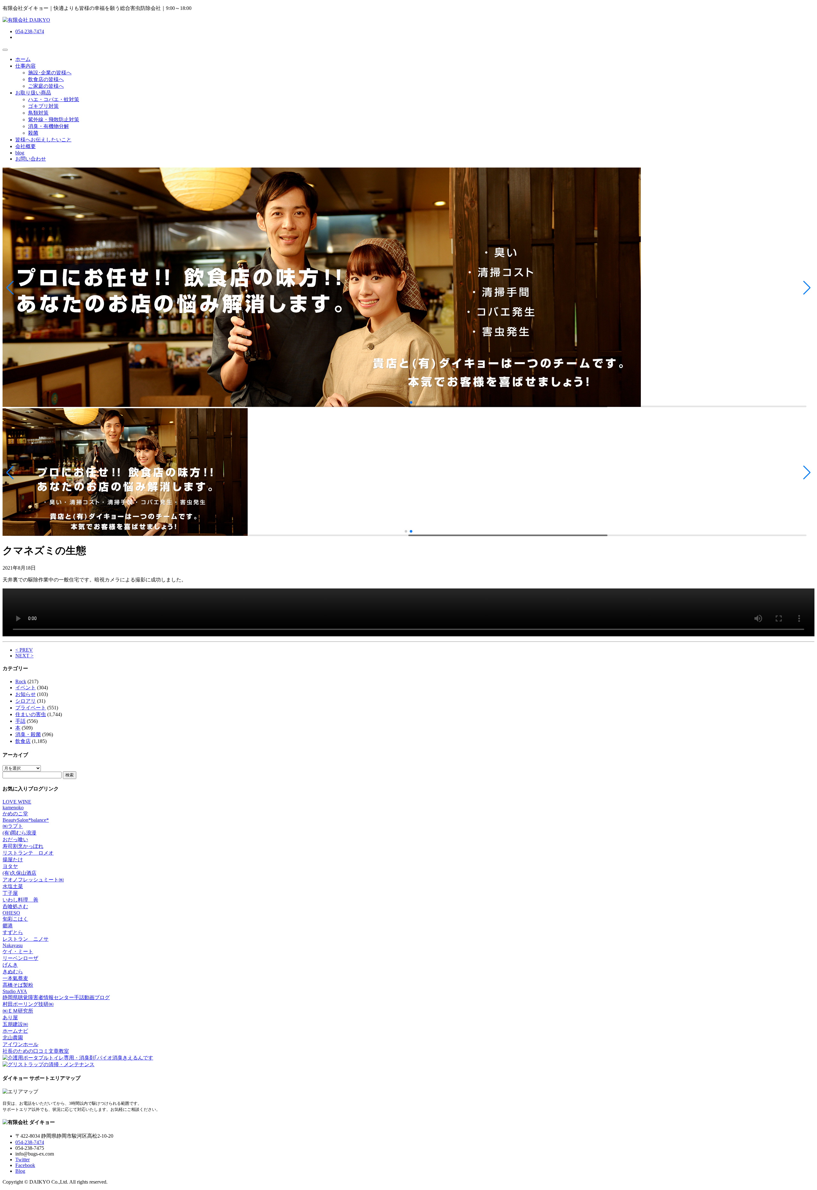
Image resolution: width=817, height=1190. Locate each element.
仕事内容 (25, 66)
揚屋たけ (13, 859)
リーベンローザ (20, 958)
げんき (10, 965)
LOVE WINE (17, 802)
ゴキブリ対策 (43, 106)
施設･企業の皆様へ (49, 72)
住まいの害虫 (30, 714)
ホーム (23, 59)
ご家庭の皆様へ (46, 86)
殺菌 (33, 133)
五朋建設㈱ (15, 1024)
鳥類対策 (38, 113)
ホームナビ (15, 1031)
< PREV (24, 650)
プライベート (30, 707)
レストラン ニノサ (26, 939)
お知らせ (25, 694)
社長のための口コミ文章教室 (36, 1051)
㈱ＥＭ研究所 (18, 1011)
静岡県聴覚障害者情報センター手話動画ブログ (56, 997)
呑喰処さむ (15, 906)
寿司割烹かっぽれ (23, 846)
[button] (10, 288)
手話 (20, 721)
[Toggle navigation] (5, 50)
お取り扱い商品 (33, 92)
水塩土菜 (13, 886)
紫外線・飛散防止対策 (53, 119)
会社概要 (25, 146)
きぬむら (13, 971)
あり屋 (10, 1017)
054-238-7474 (29, 31)
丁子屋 (10, 893)
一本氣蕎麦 (15, 978)
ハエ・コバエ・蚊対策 (53, 99)
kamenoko (13, 807)
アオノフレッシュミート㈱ (33, 879)
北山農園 (13, 1037)
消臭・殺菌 (28, 734)
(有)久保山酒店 (19, 873)
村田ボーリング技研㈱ (28, 1004)
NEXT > (24, 655)
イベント (25, 687)
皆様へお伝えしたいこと (43, 139)
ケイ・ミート (18, 951)
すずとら (13, 932)
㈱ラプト (13, 826)
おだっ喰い (15, 839)
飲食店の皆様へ (46, 79)
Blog (20, 1171)
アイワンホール (20, 1044)
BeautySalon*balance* (26, 820)
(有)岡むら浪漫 (19, 832)
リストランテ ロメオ (28, 853)
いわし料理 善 (20, 899)
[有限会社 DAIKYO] (26, 20)
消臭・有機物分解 (48, 126)
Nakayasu (13, 945)
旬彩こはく (15, 919)
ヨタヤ (10, 866)
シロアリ (25, 701)
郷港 (8, 925)
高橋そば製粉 (18, 985)
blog (19, 152)
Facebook (25, 1165)
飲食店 (23, 741)
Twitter (22, 1159)
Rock (20, 681)
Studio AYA (15, 991)
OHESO (11, 913)
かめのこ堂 (15, 813)
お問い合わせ (30, 158)
